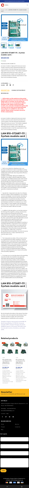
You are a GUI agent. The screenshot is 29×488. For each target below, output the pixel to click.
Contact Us (17, 427)
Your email (2, 443)
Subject (2, 450)
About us (17, 424)
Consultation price (18, 90)
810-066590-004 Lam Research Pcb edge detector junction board (7, 361)
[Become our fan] (2, 416)
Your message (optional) (6, 457)
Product (3, 427)
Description (5, 90)
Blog (2, 429)
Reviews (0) (4, 93)
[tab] (5, 90)
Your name (2, 436)
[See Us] (9, 416)
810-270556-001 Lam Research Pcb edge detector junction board (20, 361)
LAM (6, 9)
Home (2, 9)
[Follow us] (6, 416)
